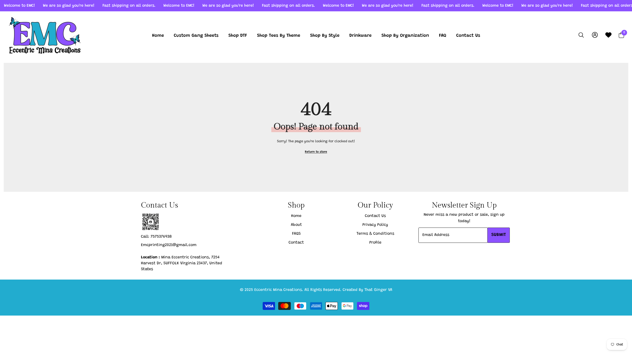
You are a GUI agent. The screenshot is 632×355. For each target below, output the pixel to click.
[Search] (581, 35)
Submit (498, 235)
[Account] (594, 34)
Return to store (316, 151)
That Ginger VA (378, 290)
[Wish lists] (608, 35)
